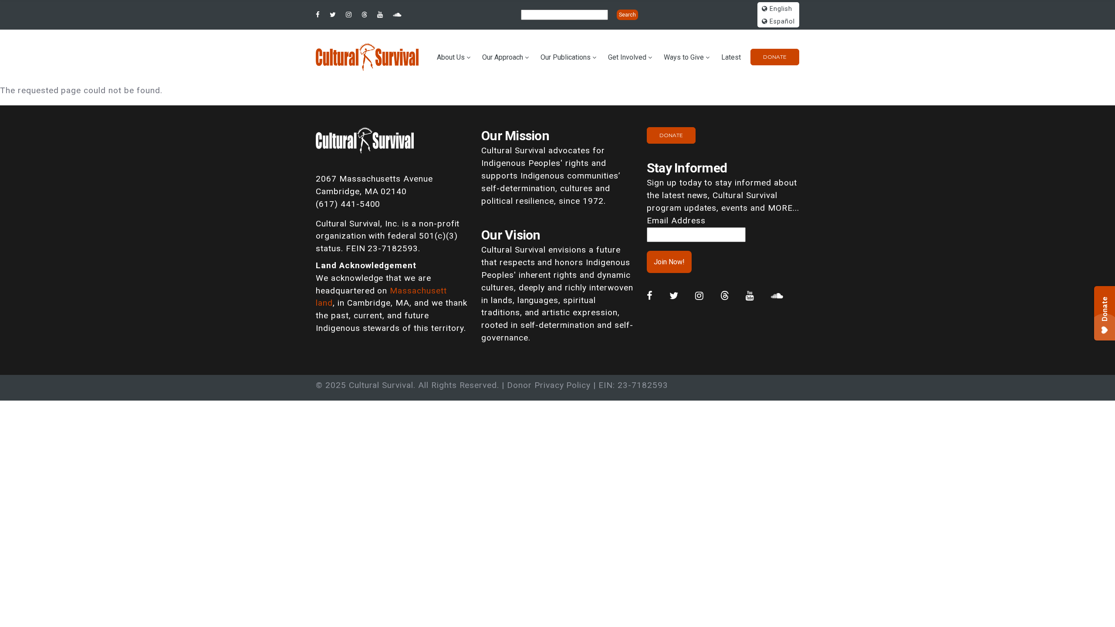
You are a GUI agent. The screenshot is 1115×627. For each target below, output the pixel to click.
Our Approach (502, 57)
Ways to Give (684, 57)
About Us (451, 57)
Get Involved (627, 57)
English (779, 9)
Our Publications (566, 57)
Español (781, 21)
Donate (775, 57)
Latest (731, 57)
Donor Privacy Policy (549, 385)
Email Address (676, 221)
